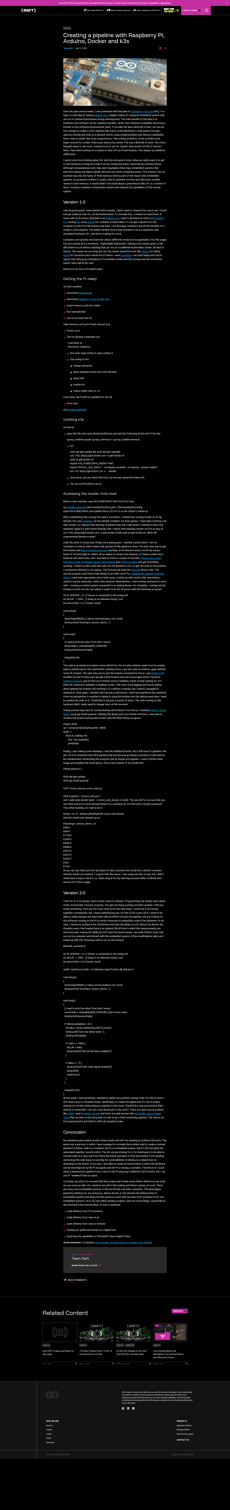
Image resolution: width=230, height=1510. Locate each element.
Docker (91, 222)
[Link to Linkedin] (160, 48)
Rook (66, 255)
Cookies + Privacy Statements (182, 1454)
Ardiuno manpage (72, 681)
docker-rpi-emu (91, 1113)
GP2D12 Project (129, 562)
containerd (88, 521)
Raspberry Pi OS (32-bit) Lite (93, 299)
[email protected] (76, 409)
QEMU (71, 1113)
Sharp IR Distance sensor (94, 550)
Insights (67, 28)
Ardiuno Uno (112, 218)
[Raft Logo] (28, 10)
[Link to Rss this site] (123, 1408)
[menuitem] (94, 10)
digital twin (101, 115)
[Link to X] (165, 48)
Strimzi (145, 251)
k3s (78, 222)
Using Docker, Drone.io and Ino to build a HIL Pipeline (123, 1242)
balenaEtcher (85, 292)
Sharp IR (135, 569)
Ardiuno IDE (157, 673)
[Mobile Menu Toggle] (206, 10)
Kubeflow (126, 255)
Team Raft (68, 48)
